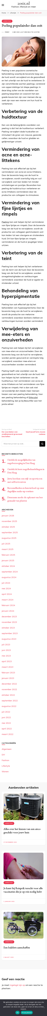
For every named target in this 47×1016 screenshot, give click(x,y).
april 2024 (7, 594)
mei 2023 (6, 655)
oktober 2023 (8, 627)
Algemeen (7, 749)
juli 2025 (6, 543)
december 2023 (9, 616)
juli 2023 (6, 644)
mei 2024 (6, 588)
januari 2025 (8, 560)
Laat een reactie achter (30, 32)
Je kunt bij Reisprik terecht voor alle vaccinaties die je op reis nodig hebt (23, 889)
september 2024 (10, 571)
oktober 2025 (8, 527)
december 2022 (9, 683)
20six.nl (23, 3)
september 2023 (10, 633)
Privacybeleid (27, 1012)
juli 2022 (6, 711)
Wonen (5, 771)
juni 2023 (6, 650)
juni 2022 (6, 717)
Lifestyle (7, 21)
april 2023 (7, 661)
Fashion (5, 760)
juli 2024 (6, 583)
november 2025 (9, 521)
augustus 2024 (9, 577)
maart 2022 (7, 734)
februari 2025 (8, 555)
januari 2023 (8, 678)
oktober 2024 (8, 566)
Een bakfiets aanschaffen (17, 947)
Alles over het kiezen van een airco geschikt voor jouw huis (22, 830)
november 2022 (9, 689)
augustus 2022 (9, 706)
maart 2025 (7, 549)
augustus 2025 (9, 538)
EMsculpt (33, 397)
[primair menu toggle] (3, 5)
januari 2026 (8, 515)
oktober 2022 (8, 695)
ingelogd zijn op (17, 985)
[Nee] (44, 1008)
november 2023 (9, 622)
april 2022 (7, 728)
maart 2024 (7, 599)
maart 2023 (7, 667)
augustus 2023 (9, 639)
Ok (18, 1012)
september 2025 (10, 532)
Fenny (7, 32)
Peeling (5, 222)
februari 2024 (8, 605)
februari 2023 (8, 672)
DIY (3, 754)
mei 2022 (6, 723)
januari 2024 (8, 611)
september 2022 (10, 700)
